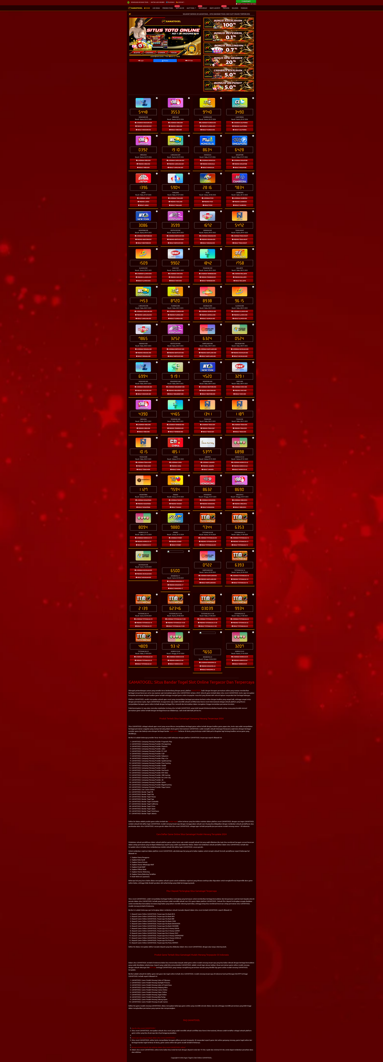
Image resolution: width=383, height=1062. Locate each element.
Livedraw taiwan (176, 500)
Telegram (170, 2)
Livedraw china (176, 462)
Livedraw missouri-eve (144, 122)
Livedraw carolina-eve (144, 311)
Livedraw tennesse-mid (176, 424)
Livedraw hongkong (208, 500)
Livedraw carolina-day (176, 160)
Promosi (226, 8)
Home (148, 8)
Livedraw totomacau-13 (240, 538)
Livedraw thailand (176, 198)
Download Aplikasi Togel (140, 2)
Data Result (203, 8)
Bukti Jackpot (215, 8)
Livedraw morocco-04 (176, 657)
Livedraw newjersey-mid (176, 387)
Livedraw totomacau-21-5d (208, 619)
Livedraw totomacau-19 (144, 619)
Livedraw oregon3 (144, 160)
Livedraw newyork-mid (208, 387)
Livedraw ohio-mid (240, 387)
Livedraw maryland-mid (208, 349)
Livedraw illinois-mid (240, 311)
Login (142, 60)
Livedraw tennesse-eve (208, 273)
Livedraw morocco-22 (240, 462)
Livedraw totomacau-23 (144, 657)
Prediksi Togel (167, 8)
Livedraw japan (144, 198)
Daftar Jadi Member (157, 2)
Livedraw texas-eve (240, 424)
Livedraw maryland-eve (208, 575)
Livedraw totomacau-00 (208, 538)
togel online (174, 731)
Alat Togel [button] (191, 8)
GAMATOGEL (196, 690)
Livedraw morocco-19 (144, 538)
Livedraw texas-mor (144, 462)
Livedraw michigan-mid (240, 349)
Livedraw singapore (240, 160)
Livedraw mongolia (208, 160)
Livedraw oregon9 (176, 122)
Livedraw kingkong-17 (176, 581)
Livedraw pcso (208, 198)
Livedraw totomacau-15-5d (176, 619)
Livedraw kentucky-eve (176, 236)
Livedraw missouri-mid (144, 387)
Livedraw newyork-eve (144, 236)
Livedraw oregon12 (240, 500)
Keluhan (235, 8)
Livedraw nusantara (144, 500)
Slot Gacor (180, 8)
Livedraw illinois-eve (144, 273)
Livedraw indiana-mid (144, 349)
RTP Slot (190, 60)
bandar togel (172, 821)
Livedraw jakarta (208, 462)
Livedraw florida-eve (208, 122)
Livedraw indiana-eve (208, 236)
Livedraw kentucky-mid (176, 349)
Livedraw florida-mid (176, 311)
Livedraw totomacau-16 (240, 575)
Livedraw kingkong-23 (208, 662)
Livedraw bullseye (240, 273)
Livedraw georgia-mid (208, 311)
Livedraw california (240, 122)
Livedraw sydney (176, 538)
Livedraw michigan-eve (144, 570)
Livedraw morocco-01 (240, 657)
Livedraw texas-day (208, 424)
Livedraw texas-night (240, 236)
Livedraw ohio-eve (176, 273)
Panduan (244, 8)
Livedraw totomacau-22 (240, 619)
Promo (166, 60)
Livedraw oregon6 (144, 424)
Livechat (181, 2)
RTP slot (153, 967)
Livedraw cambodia (240, 198)
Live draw (156, 8)
